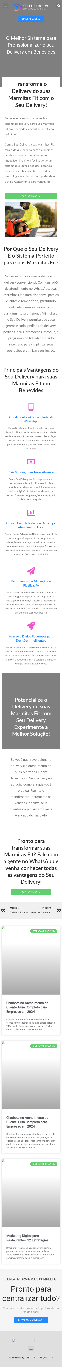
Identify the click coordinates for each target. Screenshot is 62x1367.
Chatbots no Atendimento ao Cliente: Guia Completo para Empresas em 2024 (27, 1007)
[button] (5, 5)
